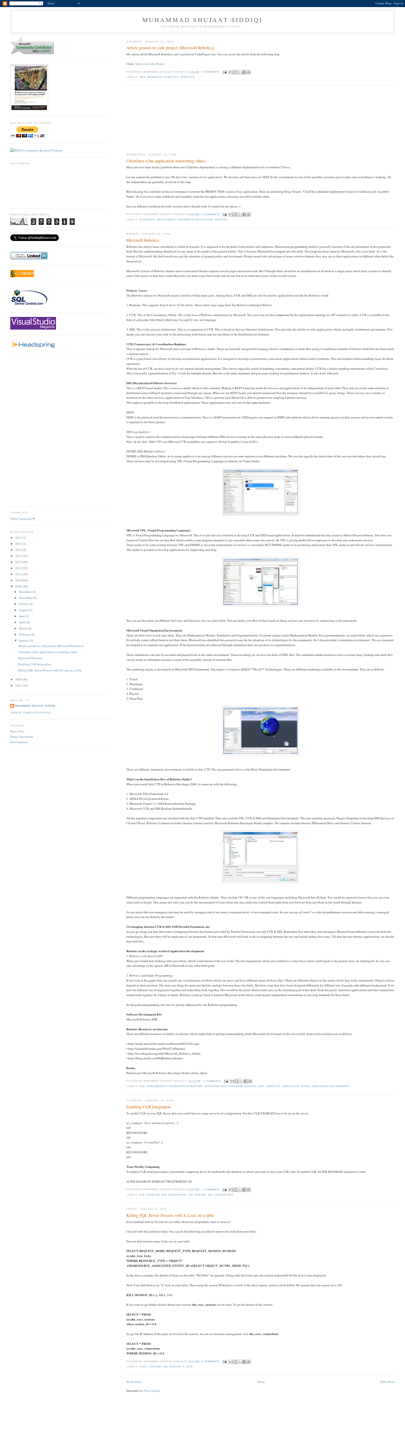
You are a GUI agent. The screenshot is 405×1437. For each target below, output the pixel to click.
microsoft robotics (163, 77)
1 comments (212, 1081)
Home (261, 1382)
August (24, 610)
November (26, 598)
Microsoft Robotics (142, 240)
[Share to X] (239, 72)
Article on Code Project (150, 64)
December (25, 592)
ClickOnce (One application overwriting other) (166, 161)
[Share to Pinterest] (248, 72)
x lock (188, 1366)
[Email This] (231, 72)
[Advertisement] (161, 119)
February (25, 634)
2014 (18, 556)
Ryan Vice (17, 731)
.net (142, 77)
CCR (142, 1086)
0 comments (211, 72)
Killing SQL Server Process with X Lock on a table (170, 1215)
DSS (261, 1086)
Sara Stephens (19, 742)
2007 (18, 685)
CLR (142, 1194)
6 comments (211, 1361)
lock (143, 1366)
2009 (18, 586)
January (24, 640)
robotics (187, 77)
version (221, 219)
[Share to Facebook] (244, 72)
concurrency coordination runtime (174, 1086)
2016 (18, 544)
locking (155, 1366)
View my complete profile (30, 712)
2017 (18, 537)
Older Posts (387, 1382)
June (22, 616)
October (24, 604)
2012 (18, 568)
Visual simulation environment (325, 1086)
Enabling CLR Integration (148, 1107)
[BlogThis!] (235, 72)
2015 (18, 550)
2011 (18, 574)
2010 (18, 580)
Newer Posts (134, 1382)
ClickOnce (147, 219)
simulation (290, 1086)
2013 (18, 562)
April (22, 622)
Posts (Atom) (152, 1390)
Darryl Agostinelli (21, 736)
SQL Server (197, 1194)
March (23, 628)
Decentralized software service (230, 1086)
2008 (18, 679)
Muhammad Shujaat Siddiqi (202, 20)
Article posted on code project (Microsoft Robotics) (170, 47)
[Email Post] (225, 72)
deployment (166, 219)
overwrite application (195, 219)
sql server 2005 (220, 1194)
